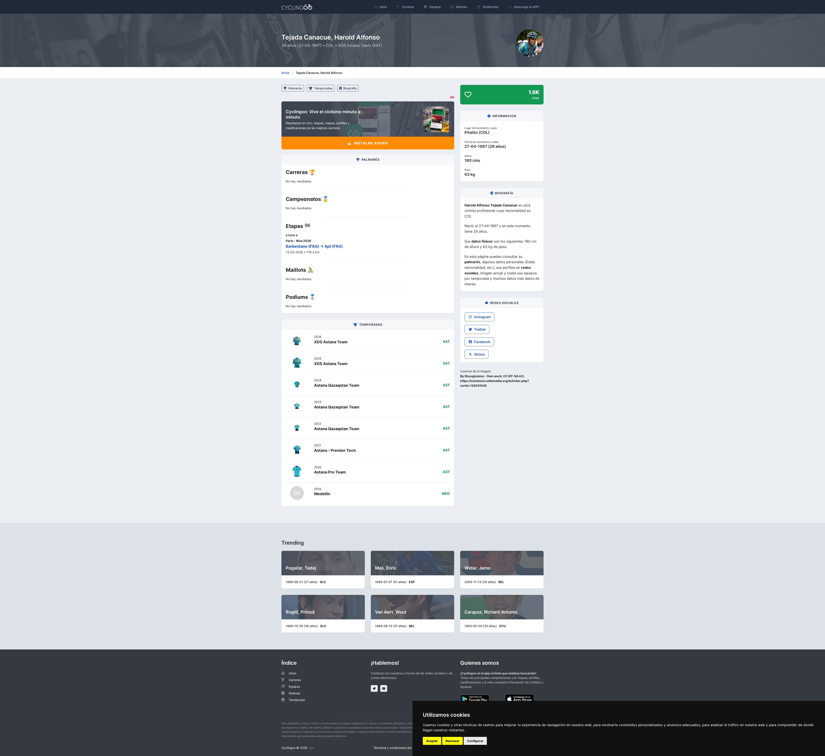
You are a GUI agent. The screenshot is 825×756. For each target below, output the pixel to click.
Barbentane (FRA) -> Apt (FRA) (314, 246)
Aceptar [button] (432, 741)
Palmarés (295, 88)
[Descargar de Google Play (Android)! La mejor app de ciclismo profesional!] (474, 699)
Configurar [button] (475, 741)
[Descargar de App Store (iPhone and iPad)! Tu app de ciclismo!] (519, 699)
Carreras (295, 680)
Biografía (350, 88)
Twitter (479, 329)
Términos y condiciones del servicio (398, 748)
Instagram (482, 317)
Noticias (294, 693)
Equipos (294, 686)
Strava (479, 354)
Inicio (285, 73)
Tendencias (297, 700)
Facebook (481, 342)
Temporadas (323, 88)
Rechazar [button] (452, 741)
